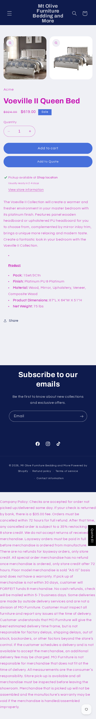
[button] (9, 13)
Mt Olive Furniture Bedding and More (46, 465)
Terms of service (67, 471)
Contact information (50, 478)
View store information (26, 189)
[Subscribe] (82, 416)
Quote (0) (92, 535)
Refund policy (41, 471)
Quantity (10, 122)
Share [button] (13, 320)
